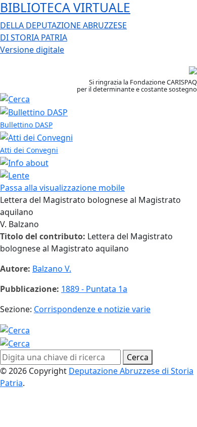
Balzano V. (51, 268)
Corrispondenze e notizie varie (92, 309)
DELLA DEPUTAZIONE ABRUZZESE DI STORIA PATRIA (65, 27)
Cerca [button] (138, 357)
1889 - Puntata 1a (94, 288)
